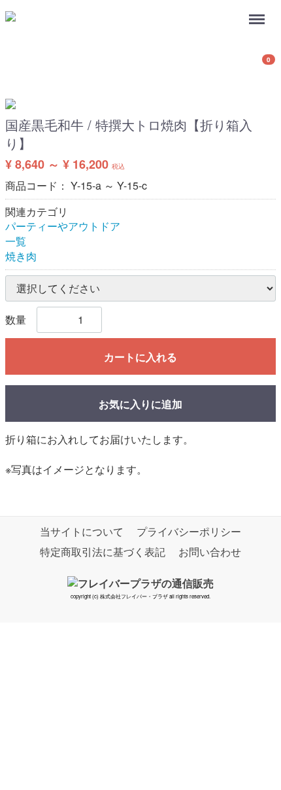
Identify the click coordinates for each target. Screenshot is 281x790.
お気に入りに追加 (140, 403)
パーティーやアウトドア (62, 226)
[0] (21, 65)
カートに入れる (140, 356)
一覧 (15, 241)
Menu (258, 12)
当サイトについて (82, 531)
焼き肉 (21, 256)
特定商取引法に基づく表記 (102, 551)
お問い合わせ (209, 551)
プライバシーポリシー (189, 531)
